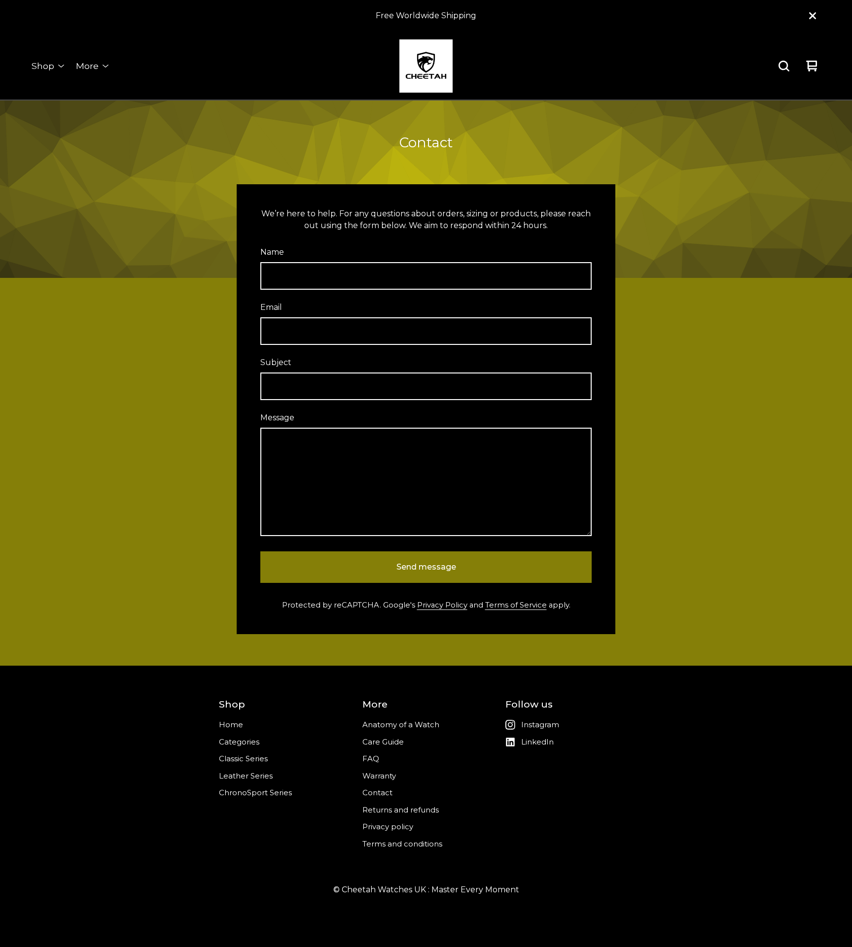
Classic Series (243, 758)
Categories (239, 741)
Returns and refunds (400, 809)
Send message (426, 567)
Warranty (379, 775)
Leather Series (246, 775)
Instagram (540, 724)
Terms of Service (516, 605)
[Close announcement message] (812, 16)
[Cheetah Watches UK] (426, 66)
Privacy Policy (442, 605)
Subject (275, 362)
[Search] (784, 66)
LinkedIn (537, 741)
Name (272, 252)
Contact (377, 792)
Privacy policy (387, 826)
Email (271, 307)
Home (231, 724)
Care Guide (383, 741)
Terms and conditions (402, 843)
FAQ (370, 758)
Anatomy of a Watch (400, 724)
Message (277, 417)
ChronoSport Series (255, 792)
